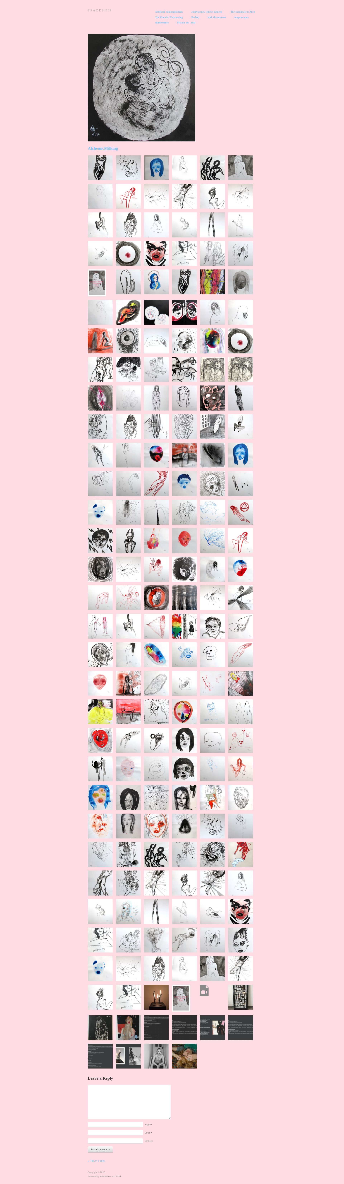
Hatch (118, 1176)
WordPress (105, 1176)
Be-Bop (195, 17)
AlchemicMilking (103, 148)
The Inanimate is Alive (243, 12)
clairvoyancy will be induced (206, 12)
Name (148, 1124)
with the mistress (217, 17)
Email (148, 1132)
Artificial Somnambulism (169, 12)
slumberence (162, 22)
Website (149, 1140)
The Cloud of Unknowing (169, 17)
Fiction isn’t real (186, 22)
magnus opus (241, 17)
